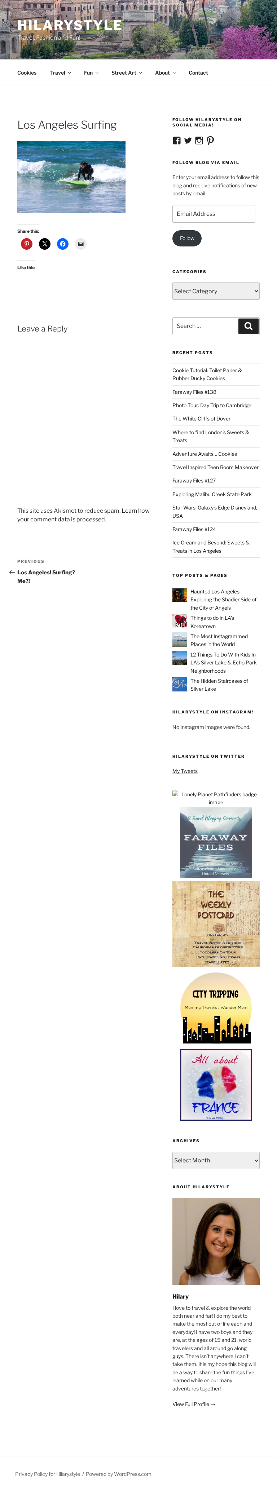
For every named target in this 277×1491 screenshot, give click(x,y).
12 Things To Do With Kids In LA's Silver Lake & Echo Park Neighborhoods (223, 662)
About (162, 73)
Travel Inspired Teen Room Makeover (215, 467)
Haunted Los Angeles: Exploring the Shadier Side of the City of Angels (223, 599)
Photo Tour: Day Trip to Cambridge (211, 405)
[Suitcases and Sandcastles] (216, 877)
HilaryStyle (70, 25)
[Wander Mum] (216, 1044)
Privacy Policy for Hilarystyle (47, 1474)
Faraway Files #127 (194, 480)
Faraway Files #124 (194, 529)
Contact (198, 73)
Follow (187, 238)
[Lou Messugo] (216, 1119)
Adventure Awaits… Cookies (204, 454)
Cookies (26, 73)
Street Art (123, 73)
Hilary (180, 1296)
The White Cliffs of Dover (201, 418)
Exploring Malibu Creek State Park (212, 494)
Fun (88, 73)
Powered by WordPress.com (118, 1474)
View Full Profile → (193, 1404)
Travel (57, 73)
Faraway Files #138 (194, 392)
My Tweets (185, 771)
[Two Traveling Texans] (216, 966)
